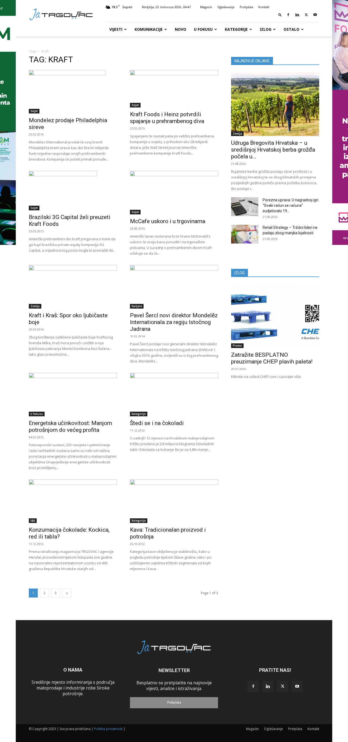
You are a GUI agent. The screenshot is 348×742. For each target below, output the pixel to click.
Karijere (137, 306)
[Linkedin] (297, 15)
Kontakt (263, 7)
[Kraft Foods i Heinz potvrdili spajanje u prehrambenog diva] (174, 88)
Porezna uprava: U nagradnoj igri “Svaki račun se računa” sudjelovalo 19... (290, 205)
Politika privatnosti (108, 728)
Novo (180, 29)
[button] (280, 15)
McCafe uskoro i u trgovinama (167, 221)
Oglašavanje (226, 7)
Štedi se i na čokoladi (157, 423)
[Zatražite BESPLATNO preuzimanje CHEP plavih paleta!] (275, 316)
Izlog (265, 29)
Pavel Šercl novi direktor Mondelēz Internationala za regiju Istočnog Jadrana (174, 322)
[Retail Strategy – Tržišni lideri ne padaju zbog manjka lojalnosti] (244, 234)
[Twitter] (306, 15)
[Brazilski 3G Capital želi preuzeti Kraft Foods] (73, 190)
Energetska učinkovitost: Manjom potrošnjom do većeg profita (70, 426)
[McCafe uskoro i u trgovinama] (174, 192)
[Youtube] (315, 15)
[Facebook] (288, 15)
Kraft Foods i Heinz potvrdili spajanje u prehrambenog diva (167, 117)
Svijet (34, 111)
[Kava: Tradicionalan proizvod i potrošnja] (174, 501)
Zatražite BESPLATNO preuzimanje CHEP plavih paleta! (271, 358)
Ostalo (291, 29)
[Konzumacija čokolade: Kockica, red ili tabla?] (73, 501)
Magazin (206, 7)
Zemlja (35, 306)
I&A (32, 520)
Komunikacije (149, 29)
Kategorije (236, 29)
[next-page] (67, 593)
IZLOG (239, 273)
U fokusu (203, 29)
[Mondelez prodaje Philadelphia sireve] (73, 91)
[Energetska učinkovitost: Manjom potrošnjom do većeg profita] (73, 394)
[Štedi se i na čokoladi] (174, 394)
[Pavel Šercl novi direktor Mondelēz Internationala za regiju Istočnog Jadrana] (174, 287)
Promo (237, 345)
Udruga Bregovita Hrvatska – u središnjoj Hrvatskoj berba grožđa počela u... (273, 150)
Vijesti (115, 29)
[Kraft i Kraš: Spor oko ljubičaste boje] (73, 287)
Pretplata (246, 7)
